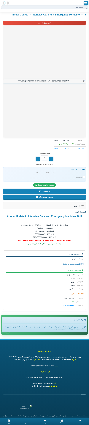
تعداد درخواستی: (44, 153)
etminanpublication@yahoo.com (42, 365)
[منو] (86, 3)
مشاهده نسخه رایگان (45, 197)
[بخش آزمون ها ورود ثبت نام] (4, 3)
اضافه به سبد (45, 191)
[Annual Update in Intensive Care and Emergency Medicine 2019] (44, 81)
